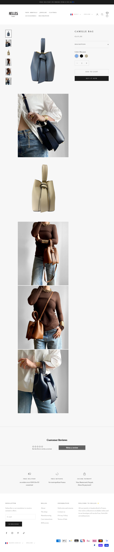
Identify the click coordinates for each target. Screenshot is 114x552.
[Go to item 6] (8, 81)
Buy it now (91, 78)
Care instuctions (46, 519)
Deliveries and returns (65, 508)
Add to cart (91, 72)
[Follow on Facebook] (6, 533)
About (43, 508)
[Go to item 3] (8, 53)
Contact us (61, 512)
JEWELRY (43, 13)
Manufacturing (46, 515)
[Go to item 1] (8, 34)
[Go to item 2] (8, 43)
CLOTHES (53, 13)
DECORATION (44, 16)
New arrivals (31, 13)
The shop (44, 512)
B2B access (45, 523)
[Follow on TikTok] (24, 533)
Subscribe (14, 524)
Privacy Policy (63, 515)
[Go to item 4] (8, 62)
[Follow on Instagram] (12, 533)
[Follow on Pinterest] (18, 533)
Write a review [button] (72, 448)
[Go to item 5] (8, 72)
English (87, 14)
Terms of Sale (62, 519)
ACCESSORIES (30, 16)
